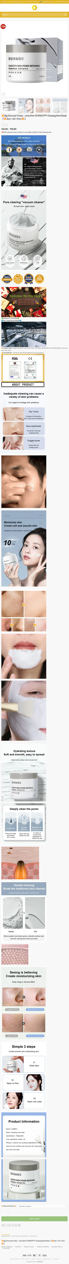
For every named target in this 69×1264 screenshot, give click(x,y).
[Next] (64, 58)
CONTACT (18, 1247)
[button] (3, 7)
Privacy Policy (25, 1259)
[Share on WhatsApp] (3, 1225)
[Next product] (3, 125)
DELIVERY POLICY (57, 1247)
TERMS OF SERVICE (43, 1247)
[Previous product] (6, 125)
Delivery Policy (47, 1259)
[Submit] (65, 14)
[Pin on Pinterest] (15, 1225)
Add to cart (34, 1219)
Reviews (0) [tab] (33, 1236)
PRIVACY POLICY (29, 1247)
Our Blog (56, 1259)
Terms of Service (36, 1259)
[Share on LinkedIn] (19, 1225)
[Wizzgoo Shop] (34, 8)
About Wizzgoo (15, 1259)
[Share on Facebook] (6, 1225)
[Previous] (5, 58)
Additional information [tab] (19, 1236)
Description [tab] (5, 1236)
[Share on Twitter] (9, 1225)
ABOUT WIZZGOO (7, 1247)
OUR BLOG (6, 1248)
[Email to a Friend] (12, 1225)
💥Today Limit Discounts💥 (8, 1206)
